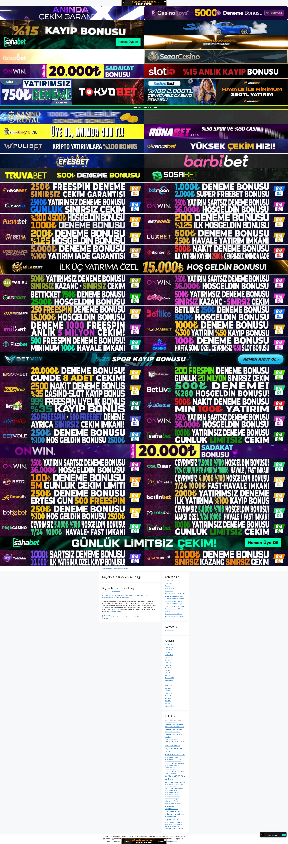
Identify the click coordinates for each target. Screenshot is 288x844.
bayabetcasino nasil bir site (175, 771)
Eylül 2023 (168, 703)
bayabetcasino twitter (171, 790)
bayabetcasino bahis (109, 616)
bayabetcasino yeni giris (172, 798)
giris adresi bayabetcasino (171, 807)
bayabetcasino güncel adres (173, 759)
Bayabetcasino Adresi (171, 722)
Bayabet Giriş (169, 583)
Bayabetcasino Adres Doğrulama (175, 593)
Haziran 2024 (169, 680)
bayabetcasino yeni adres (172, 796)
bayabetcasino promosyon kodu (174, 784)
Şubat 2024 (168, 690)
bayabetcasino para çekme (175, 782)
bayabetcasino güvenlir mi (174, 763)
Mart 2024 (168, 688)
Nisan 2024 (168, 685)
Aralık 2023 (168, 696)
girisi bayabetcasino (173, 811)
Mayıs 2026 (168, 650)
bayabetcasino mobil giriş (170, 769)
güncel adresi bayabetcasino (171, 818)
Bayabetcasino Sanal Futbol (173, 614)
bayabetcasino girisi (172, 746)
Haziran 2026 (169, 647)
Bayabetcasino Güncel (171, 757)
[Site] (72, 190)
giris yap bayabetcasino (175, 814)
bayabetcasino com (168, 743)
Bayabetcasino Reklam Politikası (174, 596)
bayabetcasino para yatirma (175, 778)
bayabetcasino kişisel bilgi (132, 616)
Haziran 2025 (169, 655)
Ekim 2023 (168, 701)
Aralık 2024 (168, 665)
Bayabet (167, 586)
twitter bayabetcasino (178, 824)
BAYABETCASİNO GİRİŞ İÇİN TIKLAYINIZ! (144, 107)
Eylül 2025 (168, 652)
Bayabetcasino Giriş (175, 754)
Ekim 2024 (168, 670)
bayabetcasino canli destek (173, 735)
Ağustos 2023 (169, 706)
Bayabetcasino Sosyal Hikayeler (174, 598)
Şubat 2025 (168, 660)
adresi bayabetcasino (171, 720)
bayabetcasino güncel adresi (173, 761)
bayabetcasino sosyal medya (170, 786)
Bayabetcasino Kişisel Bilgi (118, 588)
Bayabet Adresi (169, 581)
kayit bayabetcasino (173, 822)
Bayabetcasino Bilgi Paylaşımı (174, 601)
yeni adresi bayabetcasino (172, 826)
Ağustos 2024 (169, 675)
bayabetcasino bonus (120, 616)
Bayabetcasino (107, 615)
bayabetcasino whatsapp (172, 794)
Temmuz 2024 (169, 678)
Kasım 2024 (168, 667)
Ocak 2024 (168, 693)
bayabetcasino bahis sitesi (174, 727)
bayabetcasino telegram (174, 788)
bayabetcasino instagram (172, 765)
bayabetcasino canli (172, 732)
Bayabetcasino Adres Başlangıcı (174, 606)
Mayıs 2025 (168, 657)
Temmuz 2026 (169, 644)
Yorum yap (106, 618)
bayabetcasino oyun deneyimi (170, 773)
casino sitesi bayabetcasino (173, 803)
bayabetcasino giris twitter (174, 750)
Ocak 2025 (168, 662)
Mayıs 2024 (168, 683)
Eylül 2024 (168, 673)
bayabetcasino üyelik (171, 800)
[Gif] (144, 267)
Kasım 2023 (168, 698)
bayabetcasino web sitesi (172, 792)
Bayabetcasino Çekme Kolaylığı (174, 616)
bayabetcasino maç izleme (170, 767)
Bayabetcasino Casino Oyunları (171, 739)
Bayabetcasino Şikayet (171, 801)
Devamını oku (117, 611)
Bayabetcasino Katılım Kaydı (173, 604)
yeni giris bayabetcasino (174, 828)
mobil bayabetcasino (169, 824)
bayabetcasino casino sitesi (175, 741)
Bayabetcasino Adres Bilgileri (174, 609)
